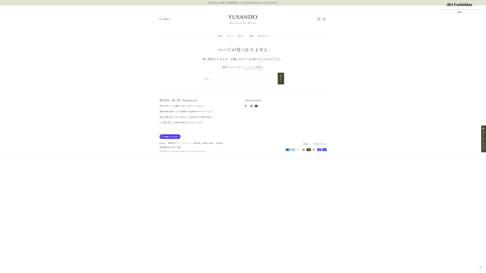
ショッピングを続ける (253, 67)
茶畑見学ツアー (174, 143)
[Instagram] (251, 106)
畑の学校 (197, 143)
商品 (220, 36)
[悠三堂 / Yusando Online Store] (243, 19)
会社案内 (219, 143)
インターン (186, 143)
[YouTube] (256, 106)
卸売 (251, 36)
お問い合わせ (262, 36)
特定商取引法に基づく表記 (170, 147)
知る (229, 36)
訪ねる (240, 36)
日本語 (305, 144)
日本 (318, 144)
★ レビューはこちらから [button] (483, 139)
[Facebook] (245, 106)
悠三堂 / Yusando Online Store (177, 151)
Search (162, 143)
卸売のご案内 (208, 143)
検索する (281, 78)
